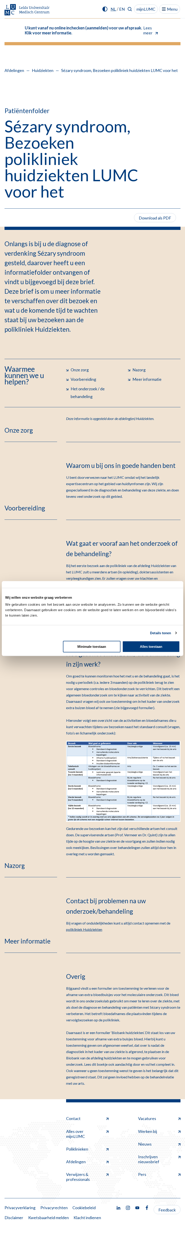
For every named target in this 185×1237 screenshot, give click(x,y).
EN (122, 9)
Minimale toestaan (91, 646)
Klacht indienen (87, 1217)
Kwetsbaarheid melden (48, 1217)
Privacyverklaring (20, 1207)
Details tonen (160, 633)
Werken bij (147, 1131)
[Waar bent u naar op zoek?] (130, 9)
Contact (73, 1118)
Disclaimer (14, 1217)
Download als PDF (155, 217)
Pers (142, 1174)
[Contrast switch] (105, 9)
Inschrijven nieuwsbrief (148, 1159)
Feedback (167, 1209)
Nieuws (145, 1144)
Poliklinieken (77, 1148)
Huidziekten (42, 70)
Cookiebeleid (84, 1207)
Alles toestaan (151, 646)
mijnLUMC (145, 9)
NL (113, 9)
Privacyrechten (54, 1207)
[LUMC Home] (27, 10)
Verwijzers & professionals (78, 1177)
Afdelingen (14, 70)
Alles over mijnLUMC (75, 1134)
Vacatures (147, 1118)
